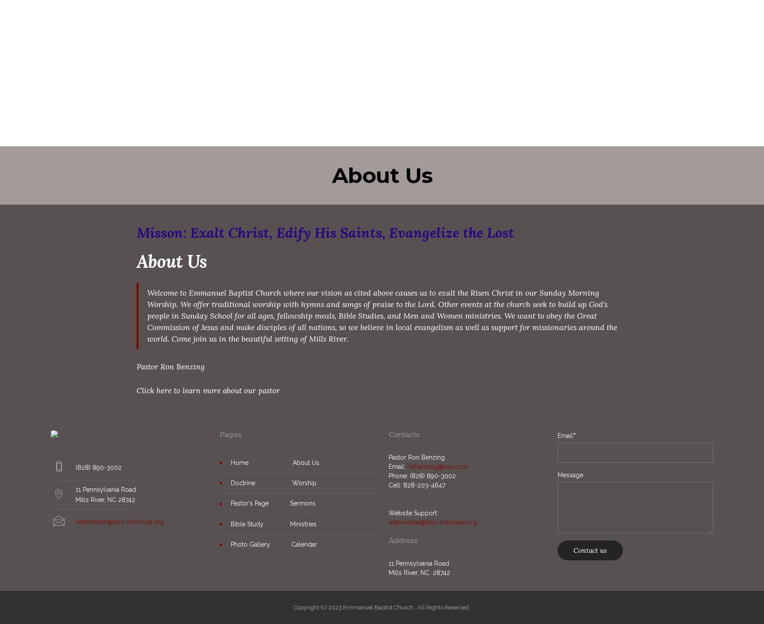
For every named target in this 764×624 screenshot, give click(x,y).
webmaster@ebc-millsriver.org (120, 521)
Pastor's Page (251, 503)
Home (239, 462)
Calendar (304, 544)
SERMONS (460, 19)
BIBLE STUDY (502, 19)
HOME (256, 19)
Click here (154, 391)
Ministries (302, 524)
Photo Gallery (250, 544)
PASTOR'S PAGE (414, 19)
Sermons (303, 503)
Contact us (590, 550)
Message (570, 475)
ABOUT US (290, 19)
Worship (304, 483)
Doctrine (244, 483)
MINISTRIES (545, 19)
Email (565, 435)
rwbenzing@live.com (437, 466)
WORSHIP (369, 19)
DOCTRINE (330, 19)
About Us (306, 462)
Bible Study (247, 524)
